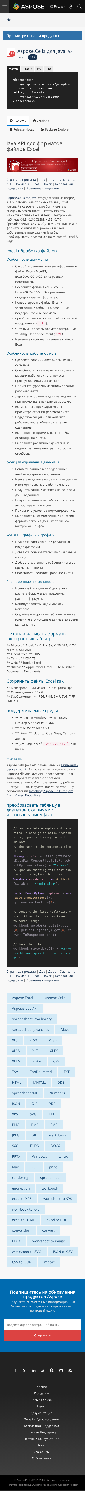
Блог (35, 184)
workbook (50, 1188)
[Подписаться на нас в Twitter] (24, 1370)
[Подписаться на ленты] (70, 1370)
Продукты (41, 1393)
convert (48, 1230)
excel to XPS (22, 1198)
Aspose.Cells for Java (22, 198)
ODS (61, 1082)
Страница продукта (21, 179)
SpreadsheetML (25, 1093)
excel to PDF (57, 1219)
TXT (67, 1071)
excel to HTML (23, 1219)
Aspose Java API (24, 1008)
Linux (63, 1156)
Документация (41, 1413)
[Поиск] (79, 6)
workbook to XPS (26, 1209)
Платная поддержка (41, 1432)
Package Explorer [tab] (57, 129)
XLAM (36, 1061)
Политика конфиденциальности (24, 1484)
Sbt (49, 69)
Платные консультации (41, 1439)
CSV (56, 1061)
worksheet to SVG (26, 1251)
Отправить (42, 1335)
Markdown (57, 1135)
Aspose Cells (55, 997)
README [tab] (19, 121)
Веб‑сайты (41, 1452)
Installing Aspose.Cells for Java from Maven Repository (40, 793)
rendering (20, 1177)
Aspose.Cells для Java (44, 53)
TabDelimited (41, 1071)
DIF (34, 1103)
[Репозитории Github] (61, 1370)
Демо (52, 179)
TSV (15, 1071)
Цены (41, 1406)
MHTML (39, 1082)
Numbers (57, 1093)
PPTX (16, 1156)
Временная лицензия (42, 188)
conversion (21, 1230)
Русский (59, 6)
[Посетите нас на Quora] (52, 1370)
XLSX (33, 1040)
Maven (13, 69)
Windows (39, 1156)
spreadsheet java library (32, 1019)
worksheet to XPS (57, 1198)
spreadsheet (50, 1177)
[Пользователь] (70, 6)
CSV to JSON (22, 1262)
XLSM (16, 1050)
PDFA (16, 1241)
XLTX (54, 1050)
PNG (15, 1124)
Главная (41, 1387)
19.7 (32, 57)
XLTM (16, 1061)
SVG (33, 1114)
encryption (21, 1188)
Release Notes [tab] (23, 129)
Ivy (39, 69)
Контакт (74, 1484)
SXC (15, 1145)
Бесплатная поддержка (41, 1426)
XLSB (53, 1040)
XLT (35, 1050)
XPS (15, 1114)
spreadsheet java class (30, 1029)
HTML (16, 1082)
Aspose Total (22, 997)
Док (42, 179)
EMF (53, 1124)
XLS (15, 1040)
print (53, 1167)
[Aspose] (28, 6)
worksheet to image (48, 1241)
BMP (35, 1124)
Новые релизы (41, 1400)
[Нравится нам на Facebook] (15, 1370)
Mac (15, 1167)
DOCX (55, 1145)
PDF (52, 1103)
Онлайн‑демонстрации (41, 1419)
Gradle (27, 69)
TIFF (51, 1114)
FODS (34, 1145)
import (49, 1262)
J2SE (34, 1167)
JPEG (16, 1135)
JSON (16, 1103)
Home (12, 19)
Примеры (22, 184)
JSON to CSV (63, 1251)
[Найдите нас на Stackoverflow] (43, 1370)
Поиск (47, 184)
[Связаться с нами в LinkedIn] (34, 1370)
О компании (41, 1458)
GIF (34, 1135)
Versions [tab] (42, 121)
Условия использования (55, 1484)
